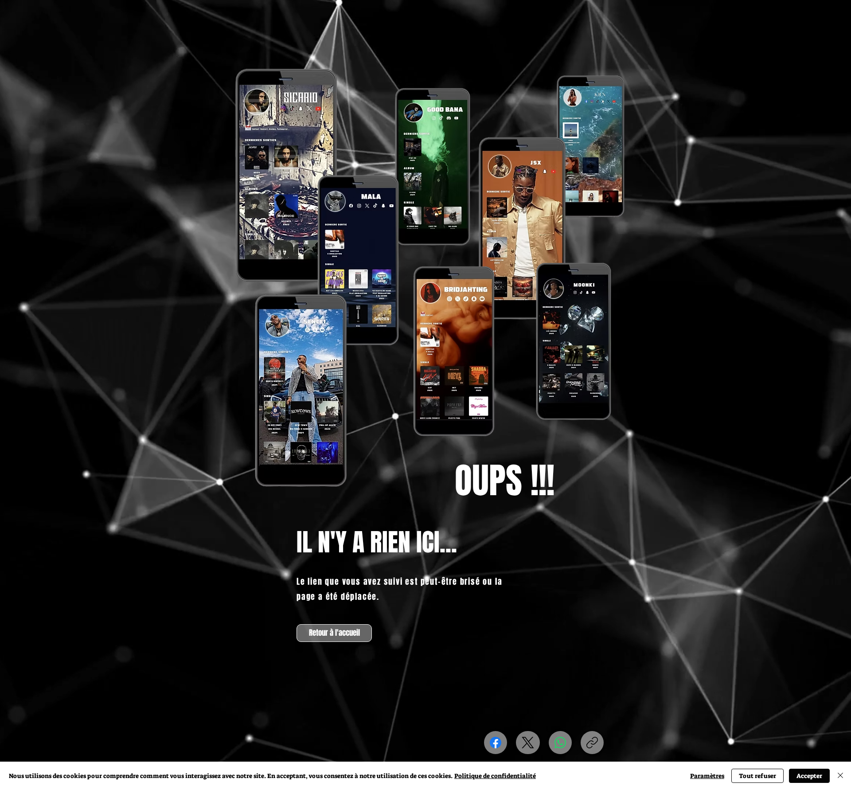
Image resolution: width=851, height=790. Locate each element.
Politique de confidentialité (495, 776)
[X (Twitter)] (528, 742)
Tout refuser (757, 776)
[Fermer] (840, 776)
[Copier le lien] (592, 742)
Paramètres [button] (707, 776)
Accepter (809, 776)
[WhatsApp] (560, 742)
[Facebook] (495, 742)
